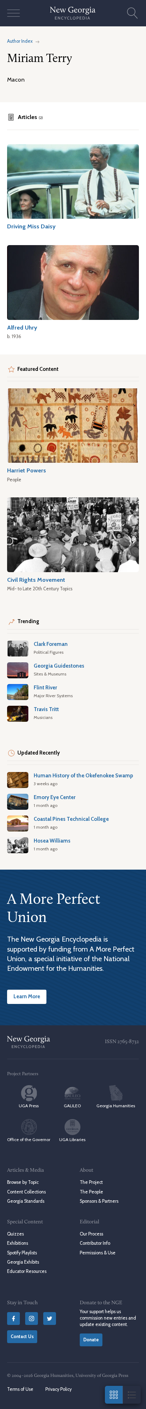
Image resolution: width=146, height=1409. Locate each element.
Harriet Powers (26, 470)
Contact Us (22, 1336)
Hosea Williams (52, 841)
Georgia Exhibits (23, 1262)
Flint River (45, 687)
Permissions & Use (98, 1252)
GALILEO (72, 1105)
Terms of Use (20, 1389)
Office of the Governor (28, 1139)
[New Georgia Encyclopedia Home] (73, 13)
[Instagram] (31, 1318)
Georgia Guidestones (59, 666)
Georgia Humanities (115, 1105)
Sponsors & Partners (99, 1201)
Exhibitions (17, 1243)
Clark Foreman (51, 644)
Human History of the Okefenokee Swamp (83, 775)
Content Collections (26, 1192)
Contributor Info (95, 1243)
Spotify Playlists (22, 1252)
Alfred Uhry (22, 327)
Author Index (20, 41)
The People (91, 1192)
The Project (91, 1182)
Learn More (26, 996)
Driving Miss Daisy (31, 226)
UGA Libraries (72, 1139)
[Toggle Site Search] (132, 13)
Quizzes (15, 1234)
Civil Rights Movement (36, 579)
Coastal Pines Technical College (71, 819)
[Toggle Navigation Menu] (13, 13)
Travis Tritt (46, 709)
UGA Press (29, 1105)
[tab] (25, 117)
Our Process (91, 1234)
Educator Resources (26, 1271)
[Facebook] (13, 1318)
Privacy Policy (58, 1389)
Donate (91, 1339)
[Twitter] (49, 1318)
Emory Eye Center (54, 797)
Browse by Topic (23, 1182)
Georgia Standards (25, 1201)
